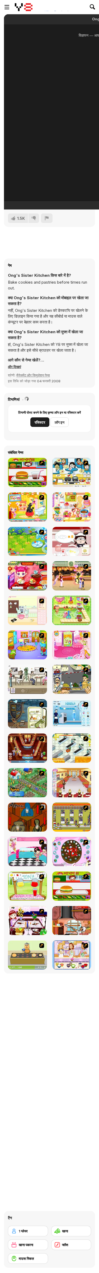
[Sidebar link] (7, 7)
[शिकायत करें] (47, 218)
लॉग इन (59, 422)
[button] (14, 367)
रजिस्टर (40, 422)
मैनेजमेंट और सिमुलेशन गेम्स (33, 375)
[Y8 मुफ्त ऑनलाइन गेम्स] (23, 7)
